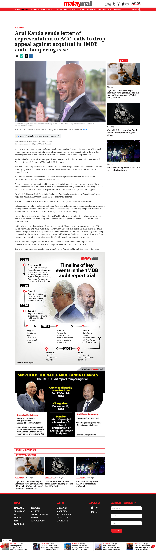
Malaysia (13, 543)
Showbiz (138, 543)
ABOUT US (62, 511)
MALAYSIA (25, 9)
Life (16, 521)
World (17, 514)
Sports (34, 518)
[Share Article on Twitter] (26, 57)
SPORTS (90, 9)
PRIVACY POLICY (65, 514)
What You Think (114, 9)
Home (17, 9)
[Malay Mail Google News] (97, 513)
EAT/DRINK (64, 9)
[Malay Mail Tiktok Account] (118, 4)
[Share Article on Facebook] (31, 57)
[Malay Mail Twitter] (110, 4)
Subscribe (116, 531)
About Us (136, 3)
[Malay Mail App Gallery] (92, 513)
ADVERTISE (62, 521)
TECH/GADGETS (100, 9)
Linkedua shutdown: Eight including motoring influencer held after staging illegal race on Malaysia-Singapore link (50, 547)
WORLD (51, 9)
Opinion (35, 511)
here (84, 129)
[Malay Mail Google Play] (97, 509)
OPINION (82, 9)
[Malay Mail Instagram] (114, 4)
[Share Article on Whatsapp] (21, 57)
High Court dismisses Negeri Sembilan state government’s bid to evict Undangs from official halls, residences (29, 485)
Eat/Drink (19, 524)
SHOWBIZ (74, 9)
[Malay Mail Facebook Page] (106, 4)
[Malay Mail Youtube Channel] (123, 4)
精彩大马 (134, 9)
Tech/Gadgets (38, 521)
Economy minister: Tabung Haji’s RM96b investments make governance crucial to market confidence (80, 547)
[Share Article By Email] (17, 57)
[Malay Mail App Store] (92, 509)
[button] (58, 136)
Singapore (19, 511)
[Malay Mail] (78, 6)
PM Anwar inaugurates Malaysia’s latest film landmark (87, 483)
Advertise (136, 5)
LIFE (57, 9)
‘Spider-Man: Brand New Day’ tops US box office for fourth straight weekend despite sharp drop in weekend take (143, 547)
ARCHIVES (62, 508)
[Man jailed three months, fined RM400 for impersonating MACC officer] (59, 466)
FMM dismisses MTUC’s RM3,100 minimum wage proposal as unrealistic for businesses (112, 547)
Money (17, 518)
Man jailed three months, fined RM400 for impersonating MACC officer (59, 483)
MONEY (44, 9)
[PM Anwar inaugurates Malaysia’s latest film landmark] (90, 466)
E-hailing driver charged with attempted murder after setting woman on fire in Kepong (19, 547)
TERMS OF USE (64, 518)
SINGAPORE (35, 9)
